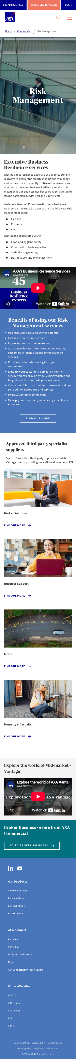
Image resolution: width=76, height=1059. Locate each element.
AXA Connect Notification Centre (25, 969)
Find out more (38, 418)
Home (8, 31)
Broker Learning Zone (44, 4)
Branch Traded (16, 913)
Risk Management (47, 31)
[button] (69, 18)
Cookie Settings (22, 1042)
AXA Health (14, 1002)
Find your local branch (20, 954)
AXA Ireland (14, 1010)
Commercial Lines (17, 890)
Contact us (13, 946)
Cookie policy (55, 1042)
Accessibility (39, 1042)
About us (13, 939)
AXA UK (12, 995)
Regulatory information (46, 1048)
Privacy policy (24, 1048)
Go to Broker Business (29, 845)
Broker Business (13, 4)
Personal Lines (16, 898)
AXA (10, 1018)
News (11, 962)
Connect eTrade (16, 905)
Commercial (24, 31)
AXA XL (11, 1025)
